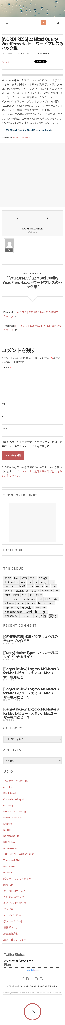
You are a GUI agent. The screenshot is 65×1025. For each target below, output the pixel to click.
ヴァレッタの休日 (13, 921)
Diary (23, 582)
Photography (36, 595)
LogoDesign (47, 590)
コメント (7, 367)
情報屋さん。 (10, 927)
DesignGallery (11, 582)
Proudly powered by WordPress (17, 992)
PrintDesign (29, 598)
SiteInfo (47, 599)
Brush (16, 578)
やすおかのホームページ (17, 890)
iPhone (8, 590)
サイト (4, 428)
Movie (16, 594)
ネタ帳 (40, 616)
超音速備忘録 (10, 933)
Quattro (25, 53)
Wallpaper (41, 607)
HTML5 (22, 586)
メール (4, 416)
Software (9, 603)
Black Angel (9, 793)
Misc (7, 595)
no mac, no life (11, 835)
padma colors (10, 848)
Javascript (21, 590)
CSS (24, 578)
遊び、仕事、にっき (14, 939)
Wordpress (26, 137)
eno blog (8, 805)
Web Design (44, 53)
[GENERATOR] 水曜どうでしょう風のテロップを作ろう (30, 638)
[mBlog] (32, 8)
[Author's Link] (9, 250)
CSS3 (33, 578)
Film (29, 582)
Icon (30, 586)
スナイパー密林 (12, 915)
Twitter (51, 603)
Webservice (11, 616)
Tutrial (41, 603)
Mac (57, 590)
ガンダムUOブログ (13, 896)
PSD (40, 598)
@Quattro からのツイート (19, 960)
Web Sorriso (9, 866)
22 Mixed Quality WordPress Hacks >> (29, 130)
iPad (54, 586)
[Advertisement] (32, 175)
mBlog (32, 978)
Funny (43, 582)
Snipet (55, 599)
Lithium (7, 823)
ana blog (8, 787)
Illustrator (39, 586)
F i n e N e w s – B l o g (14, 811)
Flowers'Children (12, 817)
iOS (47, 586)
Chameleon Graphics (14, 799)
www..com (32, 970)
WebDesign (17, 137)
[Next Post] (47, 217)
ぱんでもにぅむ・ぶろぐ (17, 878)
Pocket (5, 62)
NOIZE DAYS (9, 841)
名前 (3, 404)
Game (52, 582)
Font (35, 582)
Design (43, 578)
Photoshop (13, 599)
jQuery (35, 590)
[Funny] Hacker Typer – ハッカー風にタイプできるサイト (30, 654)
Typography (12, 607)
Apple (8, 578)
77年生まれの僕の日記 (16, 780)
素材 (53, 616)
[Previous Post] (17, 217)
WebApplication (13, 611)
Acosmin (58, 992)
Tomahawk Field (12, 860)
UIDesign (27, 607)
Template (20, 603)
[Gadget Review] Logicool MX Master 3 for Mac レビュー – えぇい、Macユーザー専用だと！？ (31, 672)
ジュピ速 (8, 909)
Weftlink (7, 872)
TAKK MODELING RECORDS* (18, 854)
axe (8, 680)
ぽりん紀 (8, 884)
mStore (7, 829)
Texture (31, 603)
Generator (10, 586)
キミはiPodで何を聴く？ (17, 903)
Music (24, 594)
